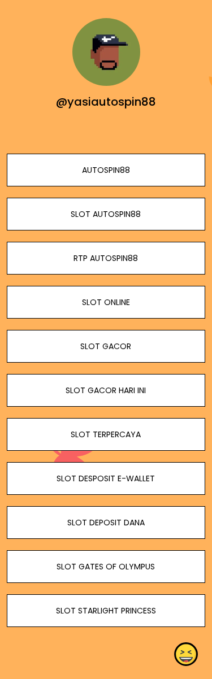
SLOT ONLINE (106, 302)
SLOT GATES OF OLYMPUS (106, 566)
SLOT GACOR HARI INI (106, 390)
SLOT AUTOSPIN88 (106, 214)
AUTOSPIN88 (106, 170)
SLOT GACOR (105, 346)
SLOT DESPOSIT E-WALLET (106, 478)
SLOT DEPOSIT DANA (106, 522)
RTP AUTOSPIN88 (105, 258)
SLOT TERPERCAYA (106, 434)
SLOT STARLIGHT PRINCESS (106, 610)
